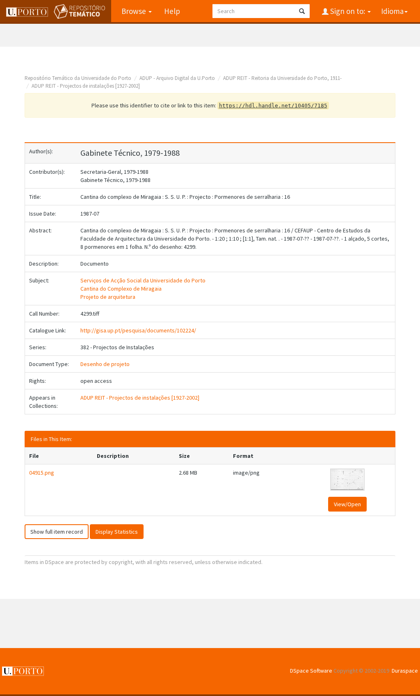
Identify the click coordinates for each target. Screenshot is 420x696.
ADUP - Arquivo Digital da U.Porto (177, 78)
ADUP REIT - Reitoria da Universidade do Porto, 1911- (282, 78)
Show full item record (56, 531)
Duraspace (405, 670)
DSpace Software (311, 670)
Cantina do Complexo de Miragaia (121, 288)
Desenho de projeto (105, 364)
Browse (134, 11)
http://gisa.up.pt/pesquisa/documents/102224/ (138, 330)
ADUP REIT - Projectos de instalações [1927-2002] (86, 85)
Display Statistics (117, 531)
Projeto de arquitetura (107, 296)
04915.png (41, 472)
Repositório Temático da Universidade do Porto (78, 78)
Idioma (392, 11)
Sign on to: (348, 11)
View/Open (347, 504)
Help (172, 11)
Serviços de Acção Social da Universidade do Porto (142, 280)
